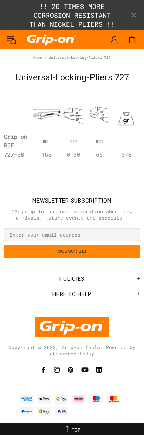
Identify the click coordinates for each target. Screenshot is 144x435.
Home (37, 57)
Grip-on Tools (51, 39)
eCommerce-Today (72, 354)
